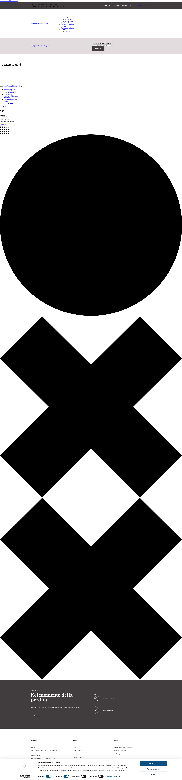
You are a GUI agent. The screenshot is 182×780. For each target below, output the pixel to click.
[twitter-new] (3, 106)
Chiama (115, 750)
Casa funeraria (77, 757)
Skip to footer (13, 1)
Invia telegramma (118, 754)
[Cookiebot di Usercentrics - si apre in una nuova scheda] (25, 776)
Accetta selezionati (153, 769)
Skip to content (4, 1)
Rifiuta (153, 774)
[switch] (66, 776)
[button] (93, 42)
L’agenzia (75, 747)
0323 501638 (122, 750)
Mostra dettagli (112, 776)
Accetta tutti (153, 763)
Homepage (3, 124)
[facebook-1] (1, 106)
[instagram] (7, 106)
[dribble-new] (5, 106)
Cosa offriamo (77, 750)
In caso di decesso (78, 754)
